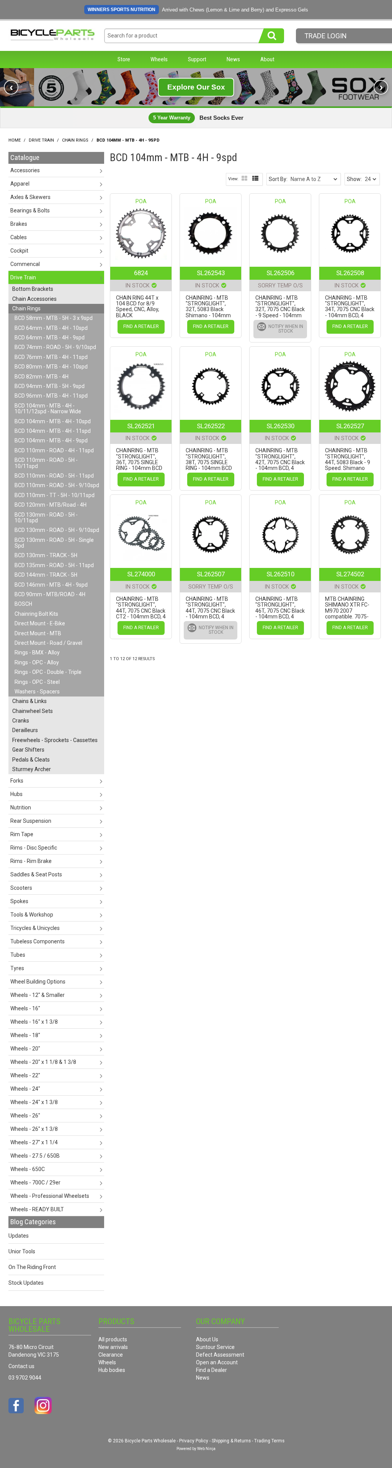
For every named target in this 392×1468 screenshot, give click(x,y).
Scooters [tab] (21, 888)
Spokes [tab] (19, 901)
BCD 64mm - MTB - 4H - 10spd (51, 328)
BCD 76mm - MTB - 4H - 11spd (51, 357)
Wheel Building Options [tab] (37, 982)
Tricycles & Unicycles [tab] (35, 928)
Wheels (159, 59)
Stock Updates (26, 1283)
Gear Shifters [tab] (28, 750)
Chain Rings (75, 140)
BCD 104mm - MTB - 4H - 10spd (53, 421)
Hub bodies (111, 1370)
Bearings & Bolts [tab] (30, 210)
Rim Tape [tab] (21, 834)
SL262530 (280, 426)
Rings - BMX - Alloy (37, 652)
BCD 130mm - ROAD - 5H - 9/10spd (57, 530)
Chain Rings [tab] (26, 308)
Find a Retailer (141, 326)
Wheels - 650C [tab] (27, 1169)
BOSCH (23, 604)
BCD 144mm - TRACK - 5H (46, 575)
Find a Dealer (211, 1370)
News (233, 59)
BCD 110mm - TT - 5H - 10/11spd (55, 495)
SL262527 (350, 426)
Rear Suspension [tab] (30, 821)
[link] (196, 87)
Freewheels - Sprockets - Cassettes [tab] (55, 740)
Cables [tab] (18, 237)
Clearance (110, 1355)
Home (14, 140)
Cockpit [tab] (19, 251)
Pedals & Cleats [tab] (31, 760)
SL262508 (350, 273)
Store (124, 59)
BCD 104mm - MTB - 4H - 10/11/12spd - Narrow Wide (48, 408)
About (267, 59)
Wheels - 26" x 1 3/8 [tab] (34, 1129)
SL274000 (141, 574)
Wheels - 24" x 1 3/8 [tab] (34, 1102)
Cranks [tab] (20, 721)
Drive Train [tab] (23, 277)
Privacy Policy (193, 1441)
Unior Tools (21, 1251)
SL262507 (211, 574)
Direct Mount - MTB (38, 633)
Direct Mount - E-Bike (40, 623)
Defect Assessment (220, 1355)
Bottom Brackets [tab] (32, 289)
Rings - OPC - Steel (37, 682)
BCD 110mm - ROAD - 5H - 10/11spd (46, 463)
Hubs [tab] (16, 794)
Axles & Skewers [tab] (30, 197)
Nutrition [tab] (20, 807)
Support (197, 59)
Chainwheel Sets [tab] (32, 711)
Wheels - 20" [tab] (25, 1049)
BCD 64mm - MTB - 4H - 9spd (50, 337)
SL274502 (350, 574)
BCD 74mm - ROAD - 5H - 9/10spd (55, 347)
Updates (18, 1236)
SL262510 (280, 574)
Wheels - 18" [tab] (25, 1035)
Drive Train (41, 140)
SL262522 (211, 426)
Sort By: (278, 179)
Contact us (21, 1366)
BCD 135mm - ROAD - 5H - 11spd (54, 565)
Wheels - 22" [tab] (25, 1075)
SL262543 (211, 273)
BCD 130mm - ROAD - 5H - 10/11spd (46, 518)
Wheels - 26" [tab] (25, 1115)
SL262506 (280, 273)
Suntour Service (215, 1347)
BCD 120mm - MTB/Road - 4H (51, 505)
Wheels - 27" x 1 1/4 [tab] (34, 1142)
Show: (354, 179)
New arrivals (113, 1347)
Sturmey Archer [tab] (31, 769)
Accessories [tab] (25, 170)
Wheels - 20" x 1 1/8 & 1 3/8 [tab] (43, 1062)
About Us (207, 1339)
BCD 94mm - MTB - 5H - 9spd (50, 386)
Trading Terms (269, 1441)
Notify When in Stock (285, 329)
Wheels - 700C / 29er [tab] (35, 1182)
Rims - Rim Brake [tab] (31, 861)
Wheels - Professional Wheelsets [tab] (49, 1196)
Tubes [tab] (17, 955)
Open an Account (217, 1362)
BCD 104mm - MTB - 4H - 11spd (53, 431)
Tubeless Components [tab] (37, 941)
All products (112, 1339)
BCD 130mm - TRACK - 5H (46, 555)
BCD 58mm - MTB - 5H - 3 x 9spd (54, 318)
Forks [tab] (16, 781)
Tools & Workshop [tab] (31, 915)
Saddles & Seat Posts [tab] (36, 874)
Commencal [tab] (25, 264)
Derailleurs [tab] (25, 730)
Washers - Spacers (37, 691)
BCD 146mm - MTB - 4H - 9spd (51, 585)
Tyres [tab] (17, 968)
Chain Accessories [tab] (34, 299)
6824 (141, 273)
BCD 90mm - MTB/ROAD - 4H (50, 594)
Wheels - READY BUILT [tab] (37, 1209)
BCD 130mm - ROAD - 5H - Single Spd (54, 543)
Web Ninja (206, 1449)
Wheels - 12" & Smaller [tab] (37, 995)
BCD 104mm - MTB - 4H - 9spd (51, 440)
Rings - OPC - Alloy (37, 662)
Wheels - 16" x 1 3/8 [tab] (34, 1022)
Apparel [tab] (19, 184)
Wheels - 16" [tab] (25, 1008)
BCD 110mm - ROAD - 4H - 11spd (54, 450)
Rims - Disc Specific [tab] (33, 848)
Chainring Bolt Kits (36, 614)
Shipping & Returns (231, 1441)
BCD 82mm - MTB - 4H (42, 377)
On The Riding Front (32, 1267)
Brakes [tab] (18, 224)
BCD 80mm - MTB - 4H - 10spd (51, 367)
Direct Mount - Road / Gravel (48, 643)
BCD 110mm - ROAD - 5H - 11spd (54, 476)
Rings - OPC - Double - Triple (48, 672)
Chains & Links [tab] (29, 701)
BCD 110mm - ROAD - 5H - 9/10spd (57, 485)
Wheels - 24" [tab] (25, 1089)
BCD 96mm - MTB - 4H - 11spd (51, 396)
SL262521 (141, 426)
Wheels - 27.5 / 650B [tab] (35, 1156)
